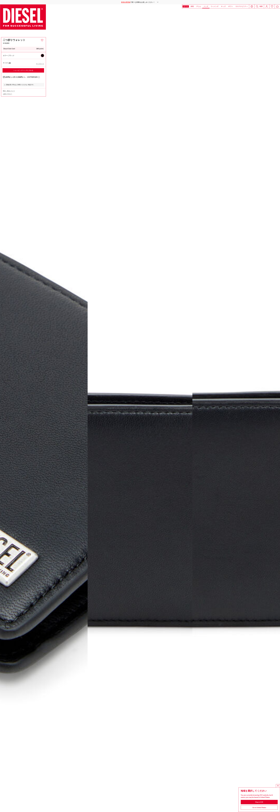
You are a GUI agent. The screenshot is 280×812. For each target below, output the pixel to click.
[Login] (266, 6)
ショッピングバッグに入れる (23, 70)
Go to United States (259, 807)
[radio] (42, 55)
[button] (140, 2)
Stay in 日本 (259, 802)
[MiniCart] (277, 6)
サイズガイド (40, 63)
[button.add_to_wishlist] (42, 40)
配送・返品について (9, 91)
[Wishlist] (272, 6)
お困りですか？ (7, 94)
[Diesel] (23, 17)
